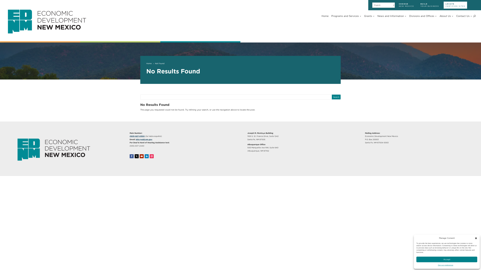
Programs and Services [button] (345, 16)
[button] (476, 238)
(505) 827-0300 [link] (137, 136)
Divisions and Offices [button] (421, 16)
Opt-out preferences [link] (445, 265)
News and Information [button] (390, 16)
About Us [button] (445, 16)
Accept (446, 259)
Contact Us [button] (463, 16)
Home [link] (325, 16)
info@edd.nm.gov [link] (144, 139)
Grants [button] (368, 16)
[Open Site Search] (474, 16)
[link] (47, 38)
